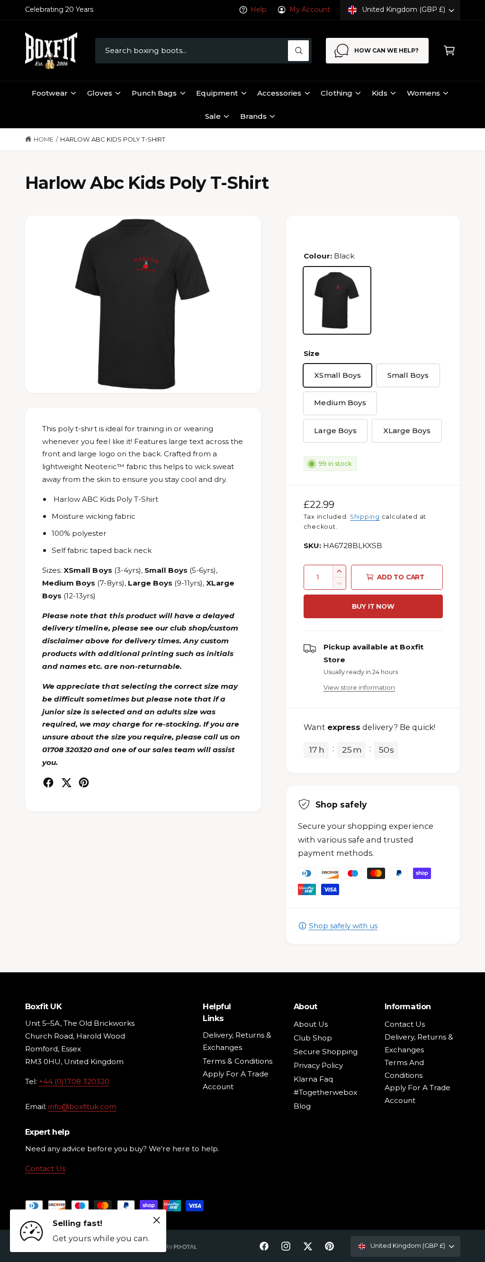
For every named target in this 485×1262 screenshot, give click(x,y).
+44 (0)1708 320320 (74, 1081)
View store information (359, 687)
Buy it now (373, 606)
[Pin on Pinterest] (84, 782)
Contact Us (45, 1168)
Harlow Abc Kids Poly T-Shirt (112, 139)
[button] (449, 51)
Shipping (365, 516)
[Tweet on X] (66, 782)
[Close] (157, 1220)
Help (259, 9)
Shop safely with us (343, 925)
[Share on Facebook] (48, 782)
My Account (309, 9)
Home (44, 139)
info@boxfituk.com (82, 1106)
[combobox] (203, 51)
